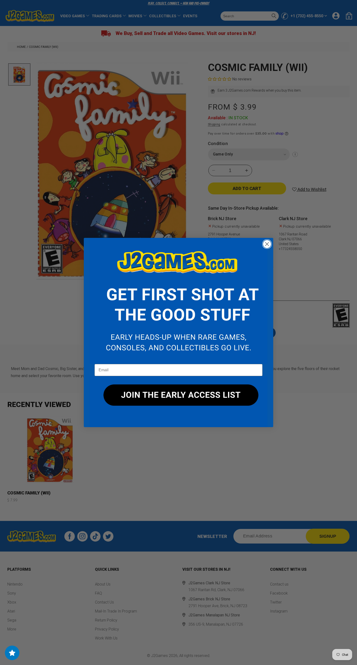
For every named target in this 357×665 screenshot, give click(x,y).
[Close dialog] (267, 244)
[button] (178, 301)
